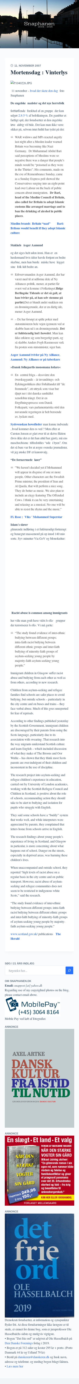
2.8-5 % (23, 115)
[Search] (69, 970)
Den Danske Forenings (19, 1343)
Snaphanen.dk (39, 24)
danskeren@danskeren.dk (33, 1357)
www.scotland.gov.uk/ (24, 934)
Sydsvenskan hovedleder (26, 424)
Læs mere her (15, 1366)
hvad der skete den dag (43, 91)
